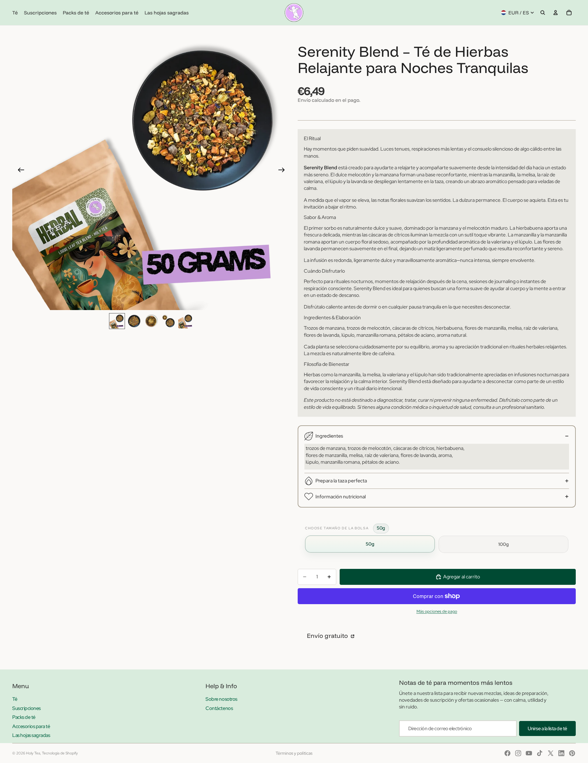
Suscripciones (26, 708)
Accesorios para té (31, 726)
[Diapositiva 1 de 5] (117, 321)
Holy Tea (33, 753)
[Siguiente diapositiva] (283, 171)
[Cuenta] (555, 12)
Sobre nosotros (221, 699)
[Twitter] (550, 753)
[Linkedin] (561, 753)
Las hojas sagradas (31, 735)
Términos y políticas (294, 753)
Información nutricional (340, 496)
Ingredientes (329, 436)
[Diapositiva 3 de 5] (151, 321)
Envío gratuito (328, 635)
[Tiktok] (539, 753)
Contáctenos (219, 708)
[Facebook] (507, 753)
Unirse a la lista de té (547, 728)
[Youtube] (529, 753)
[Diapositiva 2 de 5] (134, 321)
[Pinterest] (572, 753)
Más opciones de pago (437, 611)
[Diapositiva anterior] (19, 171)
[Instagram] (518, 753)
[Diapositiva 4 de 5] (168, 321)
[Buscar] (542, 12)
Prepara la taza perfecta (341, 480)
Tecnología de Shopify (60, 753)
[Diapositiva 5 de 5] (185, 321)
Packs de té (24, 717)
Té (14, 699)
